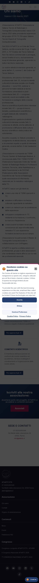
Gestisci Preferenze (19, 312)
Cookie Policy (12, 316)
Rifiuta (19, 306)
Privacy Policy (25, 316)
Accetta (19, 300)
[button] (36, 269)
